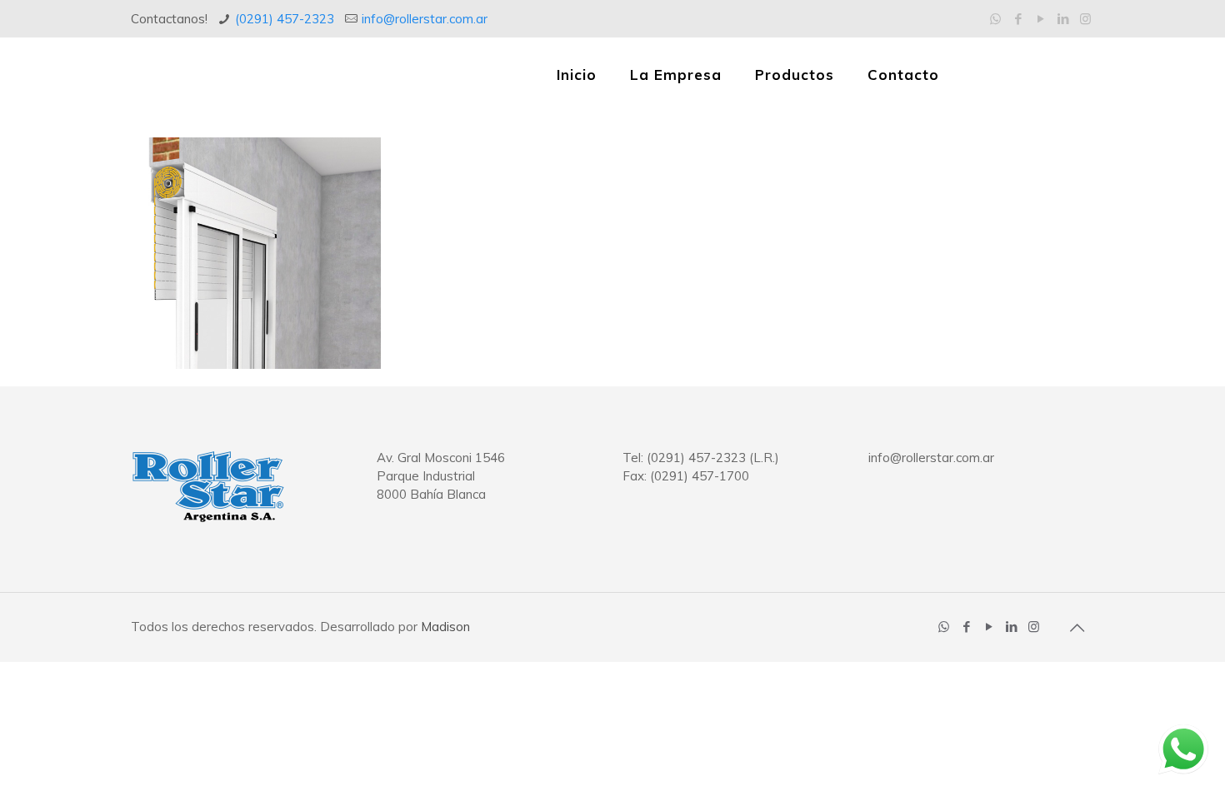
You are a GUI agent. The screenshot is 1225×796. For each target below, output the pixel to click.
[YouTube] (1040, 19)
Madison (445, 626)
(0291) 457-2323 (284, 19)
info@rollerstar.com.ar (425, 19)
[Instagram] (1085, 19)
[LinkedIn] (1063, 19)
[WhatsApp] (995, 19)
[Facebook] (1018, 19)
